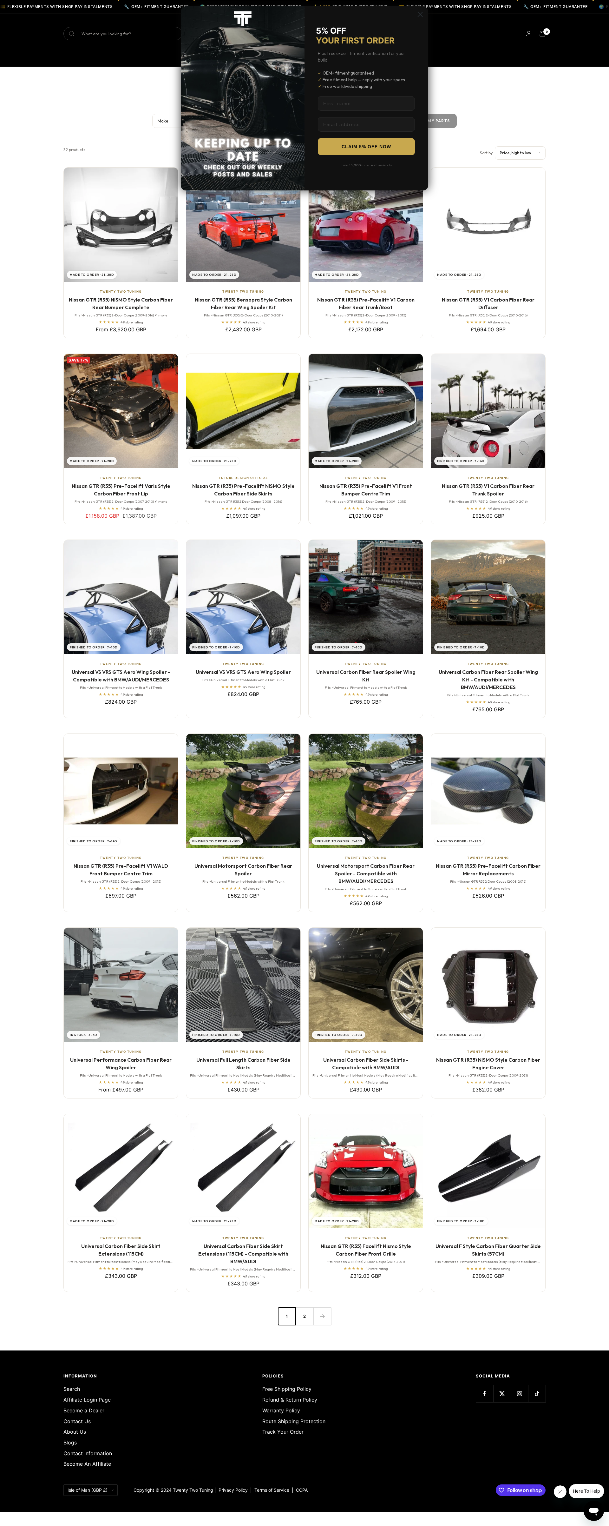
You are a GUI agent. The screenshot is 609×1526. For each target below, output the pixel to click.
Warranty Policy (281, 1410)
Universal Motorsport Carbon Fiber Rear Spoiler (243, 870)
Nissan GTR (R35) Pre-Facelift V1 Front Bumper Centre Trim (365, 490)
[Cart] (542, 33)
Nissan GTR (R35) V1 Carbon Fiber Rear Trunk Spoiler (488, 490)
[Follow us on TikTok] (537, 1393)
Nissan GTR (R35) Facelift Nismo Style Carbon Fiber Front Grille (366, 1250)
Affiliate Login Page (87, 1400)
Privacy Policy (233, 1490)
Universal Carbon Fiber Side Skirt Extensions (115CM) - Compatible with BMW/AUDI (243, 1253)
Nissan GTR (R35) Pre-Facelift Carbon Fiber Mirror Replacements (488, 870)
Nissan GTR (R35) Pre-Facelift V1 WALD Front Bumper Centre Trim (121, 870)
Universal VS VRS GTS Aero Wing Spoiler (243, 672)
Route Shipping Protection (293, 1421)
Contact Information (87, 1453)
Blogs (70, 1442)
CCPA (300, 1490)
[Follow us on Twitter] (502, 1393)
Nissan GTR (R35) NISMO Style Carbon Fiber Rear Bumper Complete (121, 303)
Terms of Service (273, 1490)
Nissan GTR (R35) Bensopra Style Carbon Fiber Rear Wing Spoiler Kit (243, 303)
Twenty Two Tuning (121, 291)
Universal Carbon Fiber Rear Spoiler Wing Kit (366, 676)
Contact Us (77, 1421)
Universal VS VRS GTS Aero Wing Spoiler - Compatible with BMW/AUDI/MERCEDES (121, 676)
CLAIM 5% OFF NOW (366, 146)
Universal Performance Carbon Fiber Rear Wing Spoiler (121, 1064)
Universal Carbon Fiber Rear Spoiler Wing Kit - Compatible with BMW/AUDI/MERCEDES (488, 679)
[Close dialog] (420, 14)
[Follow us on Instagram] (519, 1393)
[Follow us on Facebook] (484, 1393)
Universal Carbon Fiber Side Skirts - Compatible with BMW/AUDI (366, 1064)
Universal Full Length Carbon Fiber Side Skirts (243, 1064)
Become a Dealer (83, 1410)
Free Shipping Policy (286, 1389)
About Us (74, 1432)
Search (71, 1389)
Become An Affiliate (87, 1464)
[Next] (322, 1316)
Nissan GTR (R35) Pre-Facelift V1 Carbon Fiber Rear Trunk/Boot (366, 303)
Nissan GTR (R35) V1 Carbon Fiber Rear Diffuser (488, 303)
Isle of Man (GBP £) (88, 1490)
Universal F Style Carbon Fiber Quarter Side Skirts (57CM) (488, 1250)
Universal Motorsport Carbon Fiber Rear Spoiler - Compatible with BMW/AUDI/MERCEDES (366, 873)
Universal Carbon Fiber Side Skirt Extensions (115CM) (120, 1250)
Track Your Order (283, 1432)
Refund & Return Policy (289, 1400)
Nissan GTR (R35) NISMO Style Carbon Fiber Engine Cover (488, 1064)
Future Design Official (243, 478)
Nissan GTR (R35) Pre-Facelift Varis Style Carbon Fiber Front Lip (121, 490)
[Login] (529, 33)
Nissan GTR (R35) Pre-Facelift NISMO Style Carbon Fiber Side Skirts (243, 490)
